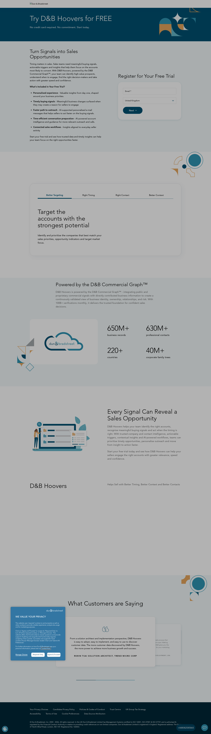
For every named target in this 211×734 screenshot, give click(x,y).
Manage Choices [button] (21, 654)
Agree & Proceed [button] (53, 654)
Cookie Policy (46, 648)
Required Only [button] (38, 654)
